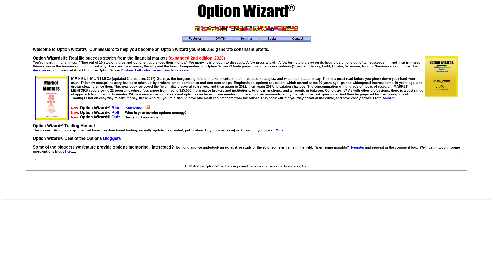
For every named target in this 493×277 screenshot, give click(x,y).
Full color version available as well (163, 70)
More (279, 130)
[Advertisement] (246, 185)
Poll (115, 112)
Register (357, 147)
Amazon (39, 70)
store (129, 70)
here (68, 151)
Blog (116, 108)
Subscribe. (134, 108)
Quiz (115, 117)
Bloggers (112, 138)
